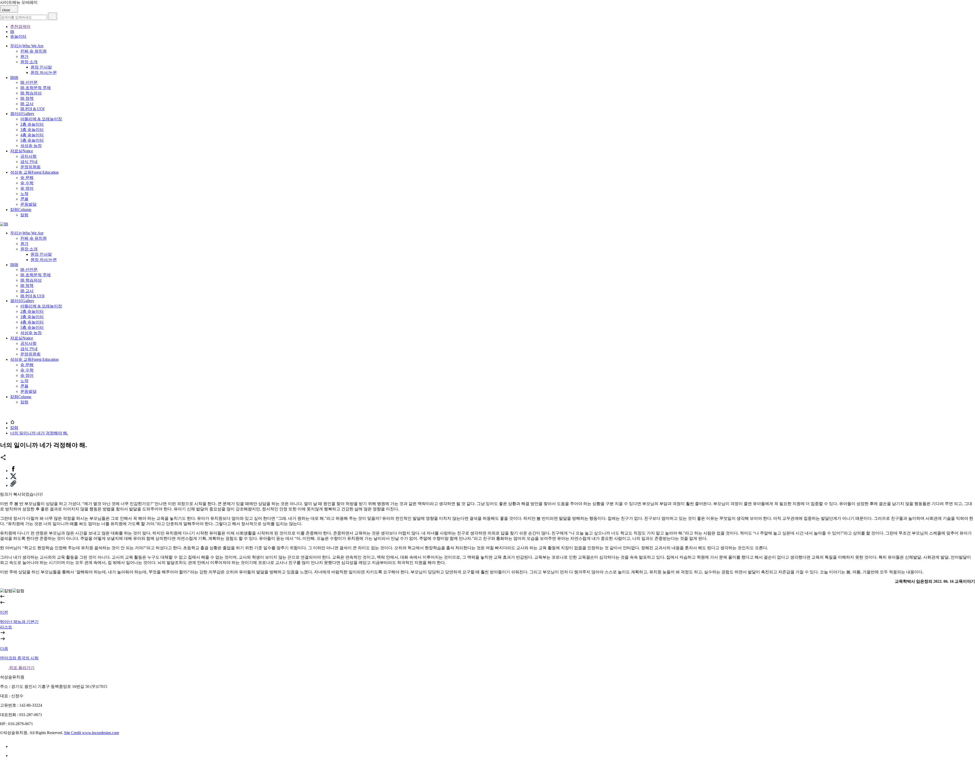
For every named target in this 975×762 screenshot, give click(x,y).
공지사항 (28, 156)
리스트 (6, 627)
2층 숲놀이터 (32, 124)
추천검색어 (20, 26)
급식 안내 (29, 161)
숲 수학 (27, 183)
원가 (24, 56)
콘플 (24, 199)
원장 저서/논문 (43, 72)
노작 (24, 193)
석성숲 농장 (31, 145)
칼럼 (24, 215)
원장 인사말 (41, 67)
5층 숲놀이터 (32, 140)
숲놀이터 (18, 36)
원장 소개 (29, 62)
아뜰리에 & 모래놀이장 (41, 119)
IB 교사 (27, 104)
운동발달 (28, 204)
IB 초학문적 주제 (35, 88)
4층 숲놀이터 (32, 135)
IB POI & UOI (32, 109)
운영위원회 (30, 167)
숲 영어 (27, 188)
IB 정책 (27, 98)
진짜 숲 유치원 (33, 51)
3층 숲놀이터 (32, 129)
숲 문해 (27, 177)
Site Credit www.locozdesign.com (91, 733)
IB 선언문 (29, 82)
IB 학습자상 (31, 93)
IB (12, 31)
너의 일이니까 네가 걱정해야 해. (39, 433)
